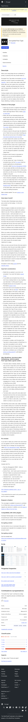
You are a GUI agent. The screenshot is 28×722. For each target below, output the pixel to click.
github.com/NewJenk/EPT (9, 352)
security (24, 625)
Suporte (4, 66)
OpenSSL (3, 82)
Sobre (2, 669)
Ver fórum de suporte (6, 661)
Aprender (3, 680)
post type (23, 78)
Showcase (17, 669)
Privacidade (4, 676)
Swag (17, 687)
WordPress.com (5, 691)
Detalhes (5, 52)
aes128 (15, 263)
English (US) (24, 622)
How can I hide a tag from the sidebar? (10, 572)
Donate (17, 685)
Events (16, 682)
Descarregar (5, 47)
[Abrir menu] (26, 2)
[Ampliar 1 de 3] (11, 548)
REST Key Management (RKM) (11, 447)
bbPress (4, 696)
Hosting (3, 673)
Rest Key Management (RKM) (19, 166)
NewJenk (13, 42)
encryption (16, 625)
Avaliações (5, 56)
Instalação (5, 59)
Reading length (6, 185)
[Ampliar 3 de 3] (25, 555)
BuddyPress (4, 698)
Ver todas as (24, 651)
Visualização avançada (6, 629)
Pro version (6, 127)
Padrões (17, 676)
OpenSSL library (5, 265)
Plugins (16, 673)
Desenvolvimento (7, 62)
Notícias (3, 671)
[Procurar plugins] (15, 15)
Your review (4, 651)
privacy (20, 625)
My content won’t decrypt (7, 581)
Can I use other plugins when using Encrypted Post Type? (8, 585)
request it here (12, 285)
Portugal (6, 704)
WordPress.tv (5, 687)
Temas (16, 671)
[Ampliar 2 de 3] (25, 548)
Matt (3, 693)
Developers (4, 685)
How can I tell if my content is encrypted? (11, 576)
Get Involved (18, 680)
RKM (16, 289)
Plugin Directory (4, 5)
